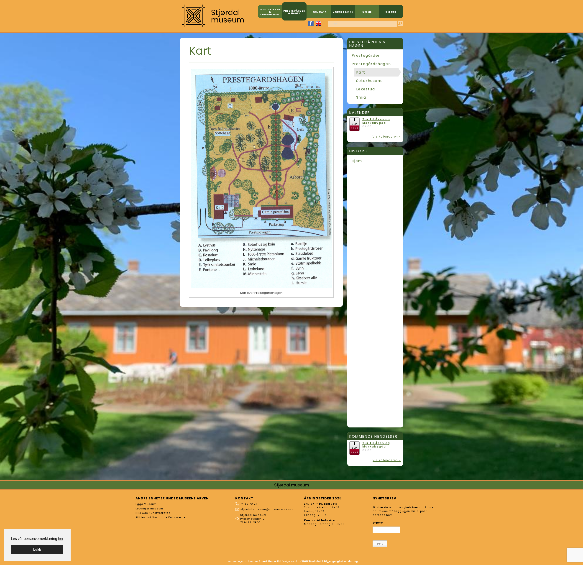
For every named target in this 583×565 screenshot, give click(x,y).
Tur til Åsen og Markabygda (376, 121)
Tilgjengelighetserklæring (341, 561)
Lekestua (365, 89)
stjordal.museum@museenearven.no (268, 509)
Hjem (357, 161)
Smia (361, 97)
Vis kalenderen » (387, 136)
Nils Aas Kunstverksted (153, 513)
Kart (360, 72)
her (60, 539)
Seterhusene (369, 80)
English (318, 23)
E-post (378, 522)
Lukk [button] (37, 549)
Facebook (311, 23)
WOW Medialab (312, 561)
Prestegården (366, 55)
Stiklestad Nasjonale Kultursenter (161, 517)
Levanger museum (149, 508)
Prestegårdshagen (371, 63)
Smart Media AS (269, 561)
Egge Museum (146, 504)
